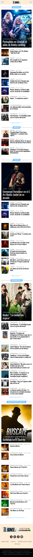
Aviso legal (17, 544)
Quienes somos (5, 541)
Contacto (13, 541)
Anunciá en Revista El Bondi (25, 541)
